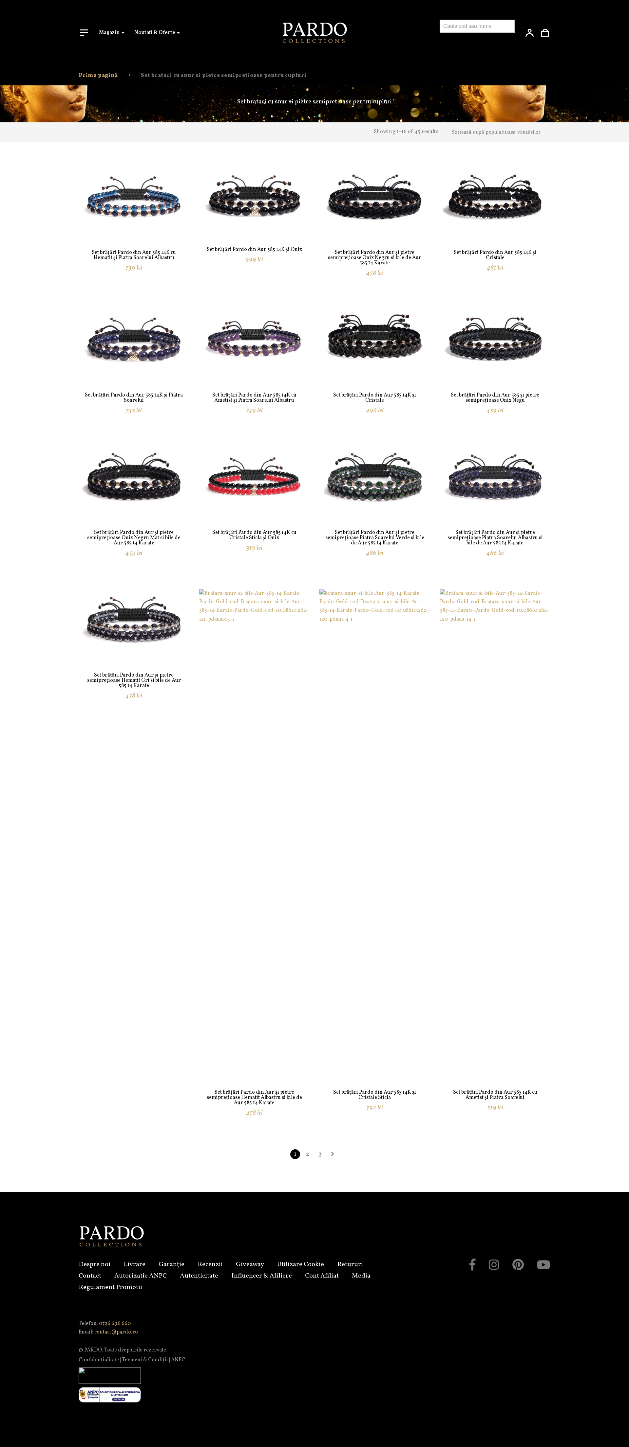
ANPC (178, 1360)
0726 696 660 (115, 1323)
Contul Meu (529, 32)
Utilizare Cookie (300, 1264)
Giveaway (250, 1264)
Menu (84, 32)
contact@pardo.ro (116, 1332)
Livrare (134, 1264)
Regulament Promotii (110, 1287)
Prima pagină (98, 75)
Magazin (109, 32)
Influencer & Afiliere (261, 1275)
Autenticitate (199, 1275)
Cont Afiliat (322, 1275)
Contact (90, 1275)
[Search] (448, 39)
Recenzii (210, 1264)
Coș (545, 32)
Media (361, 1275)
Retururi (350, 1264)
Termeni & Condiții (145, 1360)
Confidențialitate (99, 1360)
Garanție (171, 1264)
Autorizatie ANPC (140, 1275)
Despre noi (94, 1264)
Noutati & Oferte (154, 32)
